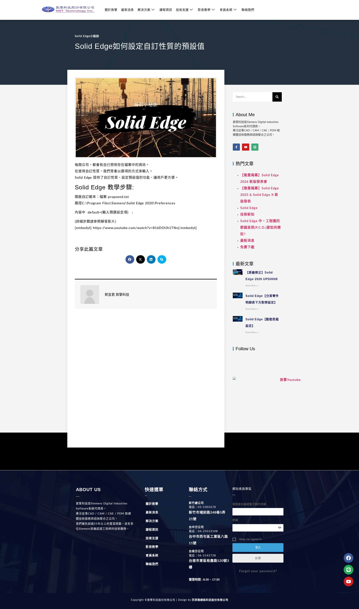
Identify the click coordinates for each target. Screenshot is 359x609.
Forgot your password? (258, 571)
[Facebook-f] (236, 147)
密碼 (235, 520)
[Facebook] (348, 558)
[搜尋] (277, 97)
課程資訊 (165, 9)
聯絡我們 (248, 9)
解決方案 (144, 9)
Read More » (252, 285)
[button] (129, 259)
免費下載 (247, 247)
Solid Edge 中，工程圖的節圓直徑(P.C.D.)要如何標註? (260, 227)
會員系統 (226, 9)
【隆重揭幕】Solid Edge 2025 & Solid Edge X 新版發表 (259, 195)
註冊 (258, 558)
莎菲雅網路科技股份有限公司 (209, 600)
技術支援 (182, 9)
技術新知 (247, 214)
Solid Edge (249, 208)
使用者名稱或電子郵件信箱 (249, 504)
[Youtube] (245, 147)
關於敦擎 (111, 9)
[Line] (254, 147)
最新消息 (127, 9)
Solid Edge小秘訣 (87, 36)
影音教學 (204, 9)
